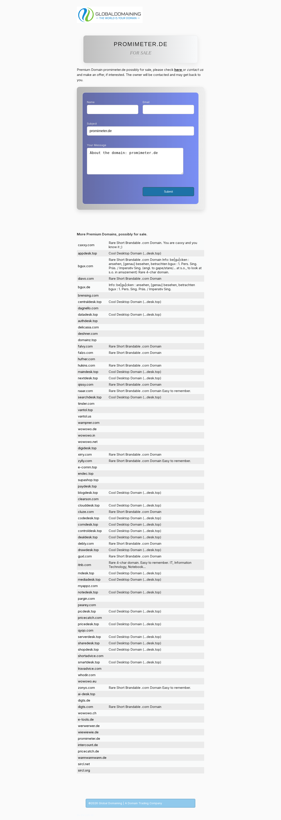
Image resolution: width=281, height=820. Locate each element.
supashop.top (88, 480)
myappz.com (88, 586)
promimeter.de (89, 738)
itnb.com (84, 565)
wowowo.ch (87, 713)
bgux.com (85, 266)
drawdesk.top (88, 550)
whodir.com (86, 675)
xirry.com (85, 454)
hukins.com (86, 365)
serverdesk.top (89, 637)
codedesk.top (88, 518)
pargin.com (86, 598)
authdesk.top (88, 321)
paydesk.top (87, 486)
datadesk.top (88, 314)
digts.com (85, 707)
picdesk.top (87, 611)
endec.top (86, 473)
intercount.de (88, 745)
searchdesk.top (90, 397)
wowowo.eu (87, 681)
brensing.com (88, 295)
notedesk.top (88, 592)
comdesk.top (88, 524)
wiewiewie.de (88, 732)
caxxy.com (86, 245)
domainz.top (87, 340)
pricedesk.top (88, 624)
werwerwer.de (89, 726)
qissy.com (85, 384)
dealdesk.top (88, 537)
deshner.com (88, 333)
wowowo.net (87, 442)
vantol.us (84, 416)
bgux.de (84, 287)
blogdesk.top (88, 493)
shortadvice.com (90, 656)
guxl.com (85, 556)
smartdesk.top (89, 662)
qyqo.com (85, 630)
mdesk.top (86, 573)
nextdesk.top (88, 378)
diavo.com (86, 278)
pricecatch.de (88, 751)
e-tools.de (86, 719)
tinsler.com (86, 403)
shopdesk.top (88, 649)
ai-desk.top (86, 694)
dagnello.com (88, 308)
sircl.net (84, 764)
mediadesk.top (89, 579)
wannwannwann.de (92, 758)
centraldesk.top (90, 302)
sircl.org (84, 770)
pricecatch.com (90, 618)
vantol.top (85, 410)
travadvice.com (89, 668)
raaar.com (85, 391)
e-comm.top (87, 467)
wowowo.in (86, 435)
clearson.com (88, 499)
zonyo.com (86, 688)
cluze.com (86, 512)
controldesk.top (90, 531)
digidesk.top (87, 448)
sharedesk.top (89, 643)
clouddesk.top (89, 505)
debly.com (86, 543)
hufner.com (86, 359)
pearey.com (87, 605)
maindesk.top (88, 372)
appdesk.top (87, 253)
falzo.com (85, 353)
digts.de (84, 700)
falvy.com (85, 346)
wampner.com (88, 423)
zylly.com (85, 461)
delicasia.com (88, 327)
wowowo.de (87, 429)
